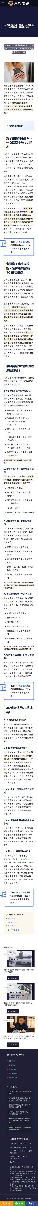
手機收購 (12, 918)
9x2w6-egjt (22, 1151)
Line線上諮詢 (20, 242)
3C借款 (15, 378)
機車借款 (12, 1061)
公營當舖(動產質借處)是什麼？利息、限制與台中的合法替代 (20, 1106)
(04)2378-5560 (24, 1144)
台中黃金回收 (14, 930)
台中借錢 (12, 925)
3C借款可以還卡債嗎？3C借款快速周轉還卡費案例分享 (20, 1128)
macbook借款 (12, 922)
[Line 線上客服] (19, 1203)
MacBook (17, 310)
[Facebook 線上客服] (31, 1203)
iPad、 (7, 310)
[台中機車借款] (19, 3)
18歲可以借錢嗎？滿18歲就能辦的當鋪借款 (20, 1092)
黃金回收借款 (13, 1073)
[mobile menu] (3, 3)
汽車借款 (12, 1065)
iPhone (21, 307)
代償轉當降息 (13, 1078)
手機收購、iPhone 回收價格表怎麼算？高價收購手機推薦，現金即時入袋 (20, 1121)
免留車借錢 (12, 1069)
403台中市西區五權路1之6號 (21, 1147)
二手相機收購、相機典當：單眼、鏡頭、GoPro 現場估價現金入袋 (20, 1099)
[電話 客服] (6, 1203)
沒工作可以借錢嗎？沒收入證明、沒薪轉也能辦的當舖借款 (20, 1113)
